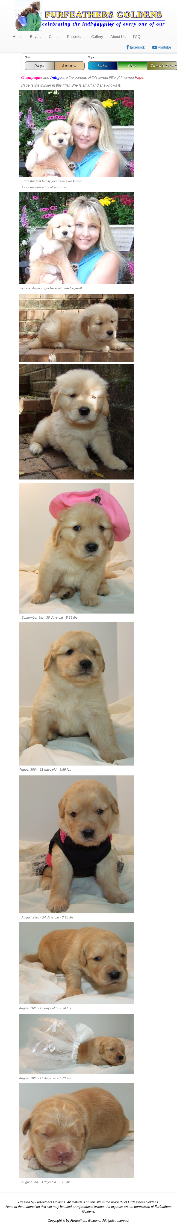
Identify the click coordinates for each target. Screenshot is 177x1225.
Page (40, 65)
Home (18, 37)
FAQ (136, 37)
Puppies (74, 37)
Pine (132, 65)
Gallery (97, 37)
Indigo (56, 77)
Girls (53, 37)
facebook (137, 47)
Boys (34, 37)
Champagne (31, 77)
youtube (164, 47)
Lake (103, 65)
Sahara (69, 65)
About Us (118, 37)
